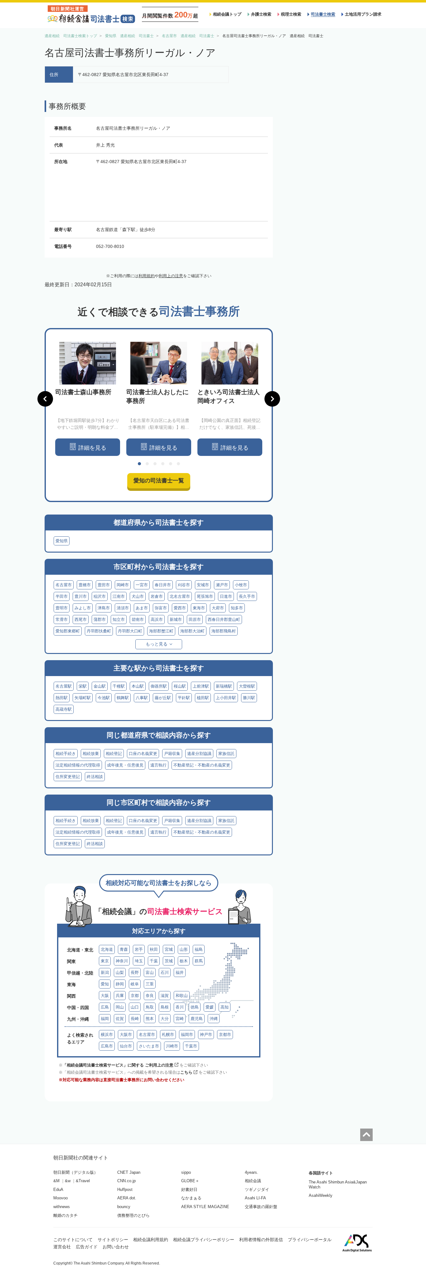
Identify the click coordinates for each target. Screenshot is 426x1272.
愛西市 (180, 608)
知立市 (119, 619)
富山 (150, 972)
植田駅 (203, 697)
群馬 (199, 961)
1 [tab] (139, 463)
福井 (180, 972)
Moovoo (60, 1198)
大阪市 (126, 1034)
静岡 (120, 984)
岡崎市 (123, 585)
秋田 (154, 949)
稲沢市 (100, 596)
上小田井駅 (226, 697)
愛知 (105, 984)
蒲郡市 (100, 619)
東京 (105, 961)
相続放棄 (91, 753)
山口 (135, 1007)
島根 (165, 1007)
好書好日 (189, 1189)
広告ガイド (87, 1246)
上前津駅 (201, 686)
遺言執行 (158, 765)
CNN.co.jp (126, 1180)
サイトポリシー (113, 1239)
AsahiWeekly (320, 1195)
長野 (135, 972)
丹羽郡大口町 (130, 631)
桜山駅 (180, 686)
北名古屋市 (180, 596)
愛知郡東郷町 (68, 631)
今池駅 (104, 697)
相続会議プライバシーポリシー (203, 1239)
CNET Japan (128, 1172)
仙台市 (126, 1046)
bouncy (123, 1206)
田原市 (195, 619)
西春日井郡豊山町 (224, 619)
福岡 (105, 1018)
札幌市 (168, 1034)
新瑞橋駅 (224, 686)
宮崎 (180, 1018)
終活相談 (95, 776)
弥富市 (161, 608)
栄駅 (83, 686)
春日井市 (163, 585)
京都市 (225, 1034)
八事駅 (142, 697)
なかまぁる (191, 1198)
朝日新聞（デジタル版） (75, 1172)
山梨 (120, 972)
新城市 (176, 619)
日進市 (226, 596)
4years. (251, 1172)
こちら (186, 1072)
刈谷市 (184, 585)
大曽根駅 (247, 686)
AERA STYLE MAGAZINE (205, 1206)
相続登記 (114, 753)
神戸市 (206, 1034)
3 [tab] (155, 463)
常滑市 (62, 619)
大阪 (105, 995)
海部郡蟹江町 (161, 631)
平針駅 (184, 697)
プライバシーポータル (310, 1239)
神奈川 (122, 961)
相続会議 (253, 1180)
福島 (199, 949)
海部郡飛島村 (223, 631)
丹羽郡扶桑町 (99, 631)
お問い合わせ (116, 1246)
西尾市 (81, 619)
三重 (150, 984)
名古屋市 (64, 585)
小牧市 (241, 585)
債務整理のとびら (133, 1215)
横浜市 (107, 1034)
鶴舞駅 (123, 697)
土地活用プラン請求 (363, 14)
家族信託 (226, 753)
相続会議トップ (227, 14)
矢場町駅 (83, 697)
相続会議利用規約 (150, 1239)
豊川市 (81, 596)
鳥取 (150, 1007)
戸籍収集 (172, 753)
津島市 (104, 608)
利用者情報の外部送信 (261, 1239)
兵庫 (120, 995)
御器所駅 (159, 686)
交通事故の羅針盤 (261, 1206)
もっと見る (156, 643)
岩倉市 (157, 596)
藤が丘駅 (163, 697)
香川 (180, 1007)
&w (67, 1180)
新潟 (105, 972)
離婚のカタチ (65, 1215)
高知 (224, 1007)
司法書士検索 (323, 14)
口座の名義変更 (143, 753)
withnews (61, 1206)
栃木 (184, 961)
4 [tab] (162, 463)
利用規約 (146, 275)
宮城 (169, 949)
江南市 (119, 596)
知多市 (237, 608)
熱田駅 (62, 697)
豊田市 (104, 585)
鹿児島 (197, 1018)
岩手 (139, 949)
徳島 (195, 1007)
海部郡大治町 (192, 631)
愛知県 (62, 541)
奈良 (150, 995)
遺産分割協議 (199, 753)
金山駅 (100, 686)
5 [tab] (170, 463)
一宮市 (142, 585)
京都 (135, 995)
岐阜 (135, 984)
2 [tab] (147, 463)
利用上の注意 (171, 275)
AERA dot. (126, 1198)
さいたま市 (149, 1046)
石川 (165, 972)
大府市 (218, 608)
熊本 (150, 1018)
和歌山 (182, 995)
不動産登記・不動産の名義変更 (201, 765)
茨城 (169, 961)
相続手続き (66, 753)
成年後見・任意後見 (125, 765)
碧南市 (138, 619)
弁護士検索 (261, 14)
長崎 (135, 1018)
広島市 (107, 1046)
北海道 (107, 949)
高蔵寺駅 (64, 709)
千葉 (154, 961)
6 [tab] (178, 463)
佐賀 (120, 1018)
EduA (58, 1189)
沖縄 (214, 1018)
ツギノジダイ (257, 1189)
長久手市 (247, 596)
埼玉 (139, 961)
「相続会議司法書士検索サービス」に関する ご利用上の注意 (118, 1065)
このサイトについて (73, 1239)
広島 (105, 1007)
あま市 (142, 608)
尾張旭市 (205, 596)
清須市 (123, 608)
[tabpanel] (87, 399)
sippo (186, 1172)
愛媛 (210, 1007)
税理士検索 (291, 14)
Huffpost (125, 1189)
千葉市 (191, 1046)
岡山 (120, 1007)
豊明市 (62, 608)
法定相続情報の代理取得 (78, 765)
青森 (124, 949)
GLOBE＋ (190, 1180)
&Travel (83, 1180)
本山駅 (138, 686)
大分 (165, 1018)
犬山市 (138, 596)
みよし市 (83, 608)
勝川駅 (249, 697)
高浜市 (157, 619)
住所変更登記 (68, 776)
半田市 (62, 596)
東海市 (199, 608)
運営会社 (62, 1246)
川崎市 (172, 1046)
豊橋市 (85, 585)
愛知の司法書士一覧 (158, 480)
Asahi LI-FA (255, 1198)
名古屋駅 (64, 686)
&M (56, 1180)
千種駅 (119, 686)
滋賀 (165, 995)
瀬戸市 (222, 585)
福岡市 (187, 1034)
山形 (184, 949)
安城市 (203, 585)
